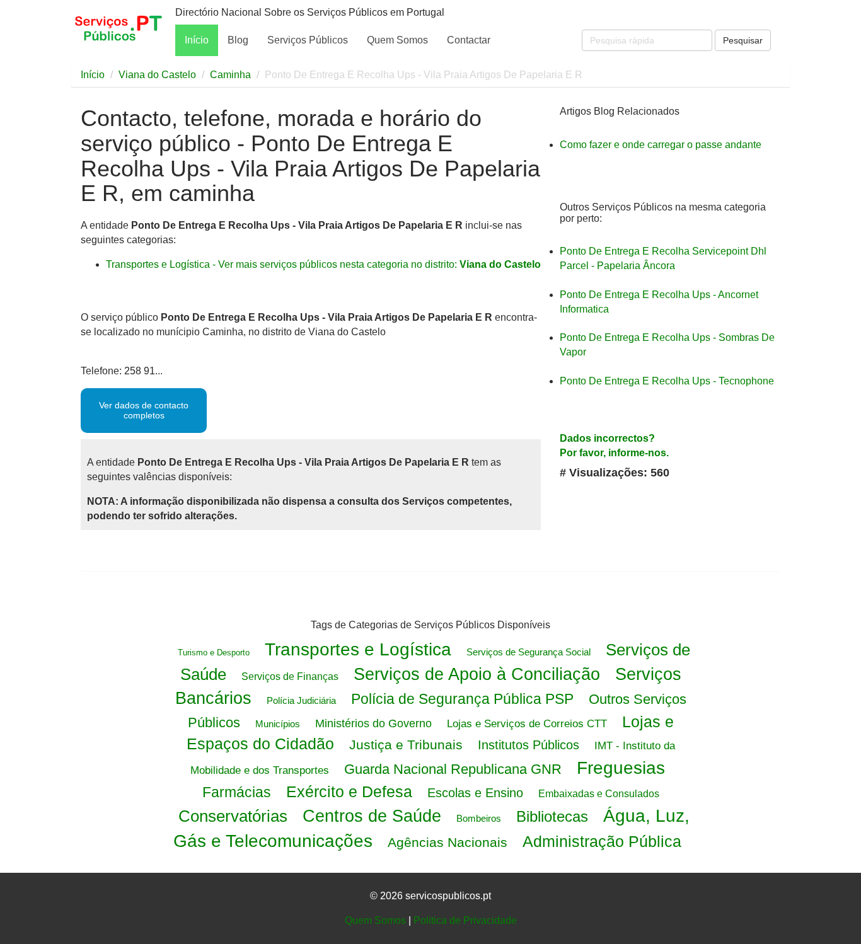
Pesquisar (743, 40)
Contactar (468, 40)
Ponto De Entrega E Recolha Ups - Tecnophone (667, 381)
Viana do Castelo (157, 74)
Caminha (230, 74)
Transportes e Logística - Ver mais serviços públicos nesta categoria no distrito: (323, 264)
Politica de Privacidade (465, 920)
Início (197, 40)
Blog (238, 40)
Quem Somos (397, 40)
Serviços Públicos (307, 40)
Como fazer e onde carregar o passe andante (660, 144)
